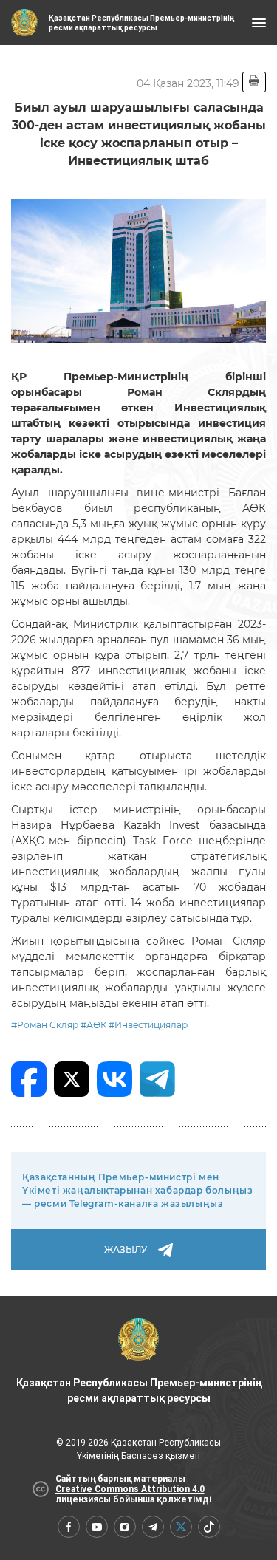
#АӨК (93, 1024)
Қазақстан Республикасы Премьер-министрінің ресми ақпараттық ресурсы (138, 1390)
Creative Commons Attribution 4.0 (130, 1489)
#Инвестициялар (148, 1024)
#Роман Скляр (44, 1024)
